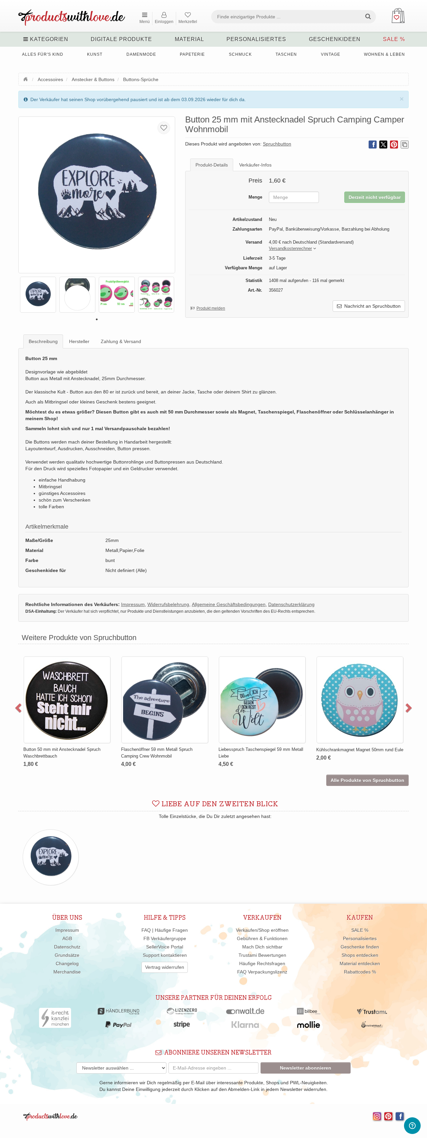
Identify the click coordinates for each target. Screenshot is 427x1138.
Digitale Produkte (121, 39)
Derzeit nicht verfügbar (375, 197)
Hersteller (79, 341)
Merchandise (67, 971)
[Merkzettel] (163, 127)
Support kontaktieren (165, 955)
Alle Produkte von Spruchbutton (367, 780)
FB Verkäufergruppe (164, 938)
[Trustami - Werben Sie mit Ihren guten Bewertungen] (372, 1013)
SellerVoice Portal (164, 946)
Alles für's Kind (42, 54)
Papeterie (192, 54)
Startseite (26, 78)
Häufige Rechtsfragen (262, 963)
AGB (67, 938)
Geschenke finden (360, 946)
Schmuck (240, 54)
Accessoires (50, 79)
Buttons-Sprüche (140, 79)
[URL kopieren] (405, 144)
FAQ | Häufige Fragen (164, 930)
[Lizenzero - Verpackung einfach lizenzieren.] (182, 1013)
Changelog (67, 963)
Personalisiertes (256, 39)
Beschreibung (43, 341)
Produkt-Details (211, 165)
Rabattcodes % (360, 971)
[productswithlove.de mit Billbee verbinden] (308, 1013)
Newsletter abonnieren (305, 1068)
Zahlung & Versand (121, 341)
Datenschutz (67, 946)
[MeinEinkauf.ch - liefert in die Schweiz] (372, 1026)
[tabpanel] (38, 295)
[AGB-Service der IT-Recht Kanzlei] (55, 1019)
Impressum (67, 930)
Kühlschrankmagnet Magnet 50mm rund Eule (92, 749)
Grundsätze (67, 955)
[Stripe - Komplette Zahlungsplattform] (182, 1026)
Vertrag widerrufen (164, 967)
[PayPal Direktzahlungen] (118, 1026)
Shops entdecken (360, 955)
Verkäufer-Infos (255, 165)
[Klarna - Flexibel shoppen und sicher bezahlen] (245, 1026)
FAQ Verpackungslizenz (262, 971)
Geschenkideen (335, 39)
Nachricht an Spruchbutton (371, 306)
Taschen (286, 54)
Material (189, 39)
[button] (290, 249)
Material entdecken (360, 963)
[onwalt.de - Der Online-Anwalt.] (245, 1013)
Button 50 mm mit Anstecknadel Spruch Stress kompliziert (282, 672)
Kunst (94, 54)
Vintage (330, 54)
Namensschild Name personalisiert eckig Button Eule (185, 672)
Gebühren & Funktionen (262, 938)
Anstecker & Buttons (93, 79)
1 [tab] (96, 319)
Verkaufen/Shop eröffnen (262, 930)
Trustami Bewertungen (262, 955)
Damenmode (141, 54)
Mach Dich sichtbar (262, 946)
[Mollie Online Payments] (308, 1026)
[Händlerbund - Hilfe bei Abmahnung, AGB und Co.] (118, 1013)
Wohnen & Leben (384, 54)
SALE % (394, 39)
